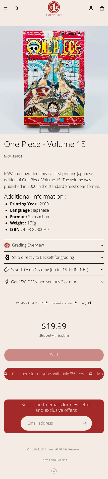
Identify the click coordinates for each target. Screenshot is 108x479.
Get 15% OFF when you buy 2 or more (45, 282)
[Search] (16, 8)
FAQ (84, 303)
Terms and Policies (54, 460)
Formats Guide (62, 303)
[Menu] (6, 8)
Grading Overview (28, 245)
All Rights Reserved (68, 449)
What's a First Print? (29, 303)
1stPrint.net (46, 449)
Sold (54, 355)
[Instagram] (54, 471)
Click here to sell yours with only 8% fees (43, 373)
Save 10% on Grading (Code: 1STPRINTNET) (49, 269)
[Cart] (101, 8)
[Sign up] (84, 423)
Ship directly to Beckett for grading (43, 257)
